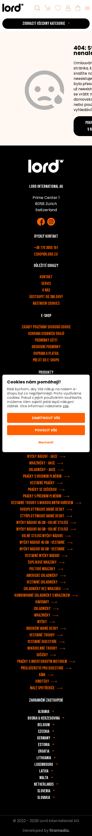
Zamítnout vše (46, 418)
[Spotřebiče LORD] (13, 8)
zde (66, 406)
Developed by (36, 830)
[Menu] (87, 8)
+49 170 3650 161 (46, 247)
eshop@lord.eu (46, 254)
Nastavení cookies (46, 303)
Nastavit (46, 442)
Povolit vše (46, 430)
